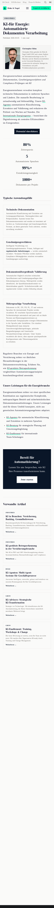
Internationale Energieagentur (17, 115)
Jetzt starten (27, 479)
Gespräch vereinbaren (41, 8)
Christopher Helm (29, 49)
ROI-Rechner (16, 2)
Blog (24, 2)
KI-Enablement (13, 433)
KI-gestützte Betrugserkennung (21, 368)
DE (50, 2)
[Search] (45, 2)
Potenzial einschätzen (27, 131)
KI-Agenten (11, 417)
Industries (9, 18)
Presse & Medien (35, 2)
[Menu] (27, 8)
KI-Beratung (12, 425)
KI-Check (6, 2)
